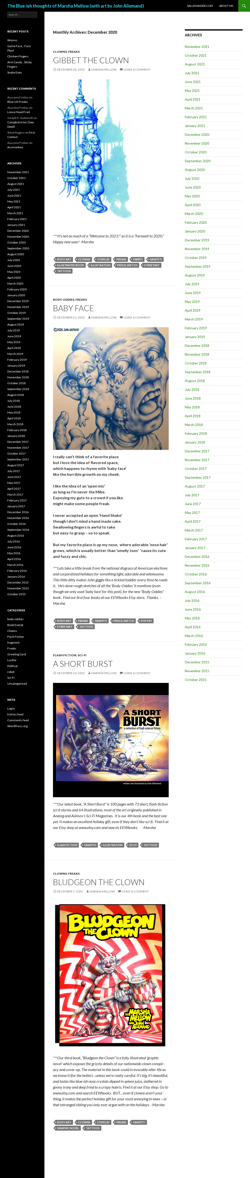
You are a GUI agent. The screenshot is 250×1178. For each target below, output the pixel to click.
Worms (12, 40)
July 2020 (192, 178)
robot (10, 672)
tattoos (64, 271)
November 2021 (197, 46)
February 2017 (196, 539)
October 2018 (196, 363)
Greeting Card (16, 654)
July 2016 (192, 600)
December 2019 (197, 240)
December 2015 (197, 662)
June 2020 (193, 187)
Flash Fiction (64, 655)
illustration (100, 265)
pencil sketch (127, 265)
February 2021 (196, 117)
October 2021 (196, 55)
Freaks (74, 51)
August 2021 (195, 64)
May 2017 (192, 512)
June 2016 (193, 609)
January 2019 (195, 337)
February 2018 (196, 433)
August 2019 (195, 275)
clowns (84, 259)
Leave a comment (137, 69)
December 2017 (197, 451)
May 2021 (192, 90)
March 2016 (194, 636)
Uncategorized (17, 683)
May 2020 (192, 196)
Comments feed (18, 720)
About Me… (227, 5)
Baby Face (73, 308)
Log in (11, 708)
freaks (121, 259)
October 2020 (196, 152)
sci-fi (133, 845)
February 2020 (196, 222)
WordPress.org (17, 726)
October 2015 (196, 680)
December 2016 (197, 556)
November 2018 (197, 354)
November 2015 (197, 671)
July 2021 (192, 73)
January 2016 (195, 653)
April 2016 (192, 627)
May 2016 (192, 618)
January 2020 (195, 231)
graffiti (156, 259)
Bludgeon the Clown (99, 882)
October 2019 (196, 257)
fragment (13, 642)
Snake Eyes (14, 72)
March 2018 (194, 425)
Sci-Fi (82, 655)
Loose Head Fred (18, 112)
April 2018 (192, 416)
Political (12, 666)
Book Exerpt (15, 625)
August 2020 (195, 170)
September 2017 (197, 477)
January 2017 (195, 548)
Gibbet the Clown (91, 60)
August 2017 (195, 486)
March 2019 (194, 319)
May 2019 (192, 301)
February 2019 (196, 328)
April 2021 (192, 99)
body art (64, 259)
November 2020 (197, 143)
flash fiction (67, 845)
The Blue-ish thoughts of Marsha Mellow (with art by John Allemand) (75, 6)
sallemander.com (200, 5)
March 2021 (194, 108)
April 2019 (192, 310)
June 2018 (193, 398)
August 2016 (195, 592)
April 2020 (192, 205)
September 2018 (197, 372)
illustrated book (70, 265)
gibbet (138, 259)
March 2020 (194, 214)
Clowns (60, 51)
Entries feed (15, 714)
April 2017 (192, 521)
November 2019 (197, 249)
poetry (146, 620)
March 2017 (194, 530)
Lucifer (12, 660)
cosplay (103, 259)
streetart (152, 265)
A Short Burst (83, 664)
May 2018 (192, 407)
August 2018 (195, 381)
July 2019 (192, 284)
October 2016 (196, 574)
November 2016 (197, 565)
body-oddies (63, 299)
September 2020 (197, 161)
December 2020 (197, 134)
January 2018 (195, 442)
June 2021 (193, 82)
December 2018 (197, 345)
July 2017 (192, 495)
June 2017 (193, 504)
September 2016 (197, 583)
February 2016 (196, 644)
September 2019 (197, 266)
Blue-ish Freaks (17, 102)
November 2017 (197, 460)
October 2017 (196, 469)
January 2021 (195, 126)
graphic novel (68, 1128)
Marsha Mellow (103, 69)
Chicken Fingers (18, 56)
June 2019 (193, 293)
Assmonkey (15, 147)
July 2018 (192, 389)
